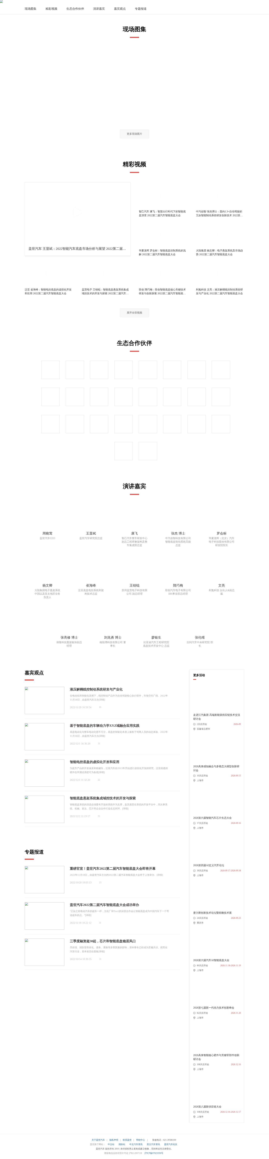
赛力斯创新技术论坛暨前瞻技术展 (212, 912)
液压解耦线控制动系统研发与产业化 (96, 689)
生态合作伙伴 (75, 8)
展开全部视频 (134, 312)
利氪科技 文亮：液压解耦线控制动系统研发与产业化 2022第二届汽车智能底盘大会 (219, 291)
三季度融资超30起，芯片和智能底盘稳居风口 (103, 941)
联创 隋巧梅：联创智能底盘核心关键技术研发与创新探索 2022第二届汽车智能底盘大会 (162, 291)
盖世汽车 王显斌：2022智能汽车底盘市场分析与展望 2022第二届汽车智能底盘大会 (77, 250)
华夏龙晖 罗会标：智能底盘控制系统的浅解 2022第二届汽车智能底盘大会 (162, 252)
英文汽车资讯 (153, 1144)
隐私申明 (113, 1140)
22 (99, 780)
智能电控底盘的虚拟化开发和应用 (94, 762)
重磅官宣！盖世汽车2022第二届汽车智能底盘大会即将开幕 (113, 868)
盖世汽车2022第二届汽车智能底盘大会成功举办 (104, 905)
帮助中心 (140, 1140)
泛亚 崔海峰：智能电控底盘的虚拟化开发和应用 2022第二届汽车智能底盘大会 (48, 291)
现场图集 (30, 8)
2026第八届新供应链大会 (207, 1106)
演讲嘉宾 (99, 8)
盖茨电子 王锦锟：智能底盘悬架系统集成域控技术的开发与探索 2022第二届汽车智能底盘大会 (105, 291)
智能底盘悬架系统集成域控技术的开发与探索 (103, 798)
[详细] (102, 699)
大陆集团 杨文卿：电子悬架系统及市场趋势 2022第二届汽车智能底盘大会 (219, 252)
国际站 (122, 1144)
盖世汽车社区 (170, 1144)
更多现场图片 (134, 133)
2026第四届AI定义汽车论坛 (208, 865)
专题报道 (141, 8)
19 (100, 707)
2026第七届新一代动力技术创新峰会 (213, 1007)
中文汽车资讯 (136, 1144)
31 (99, 743)
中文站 (111, 1144)
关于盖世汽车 (98, 1140)
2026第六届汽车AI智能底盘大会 (211, 960)
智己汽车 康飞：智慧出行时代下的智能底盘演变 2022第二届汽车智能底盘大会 (162, 213)
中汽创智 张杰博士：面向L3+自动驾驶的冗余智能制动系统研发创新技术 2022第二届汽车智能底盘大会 (219, 213)
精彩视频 (51, 8)
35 (99, 816)
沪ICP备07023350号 (153, 1153)
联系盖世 (127, 1140)
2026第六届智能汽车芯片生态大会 (212, 818)
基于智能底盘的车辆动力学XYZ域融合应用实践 (104, 725)
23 (100, 882)
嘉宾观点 (120, 8)
